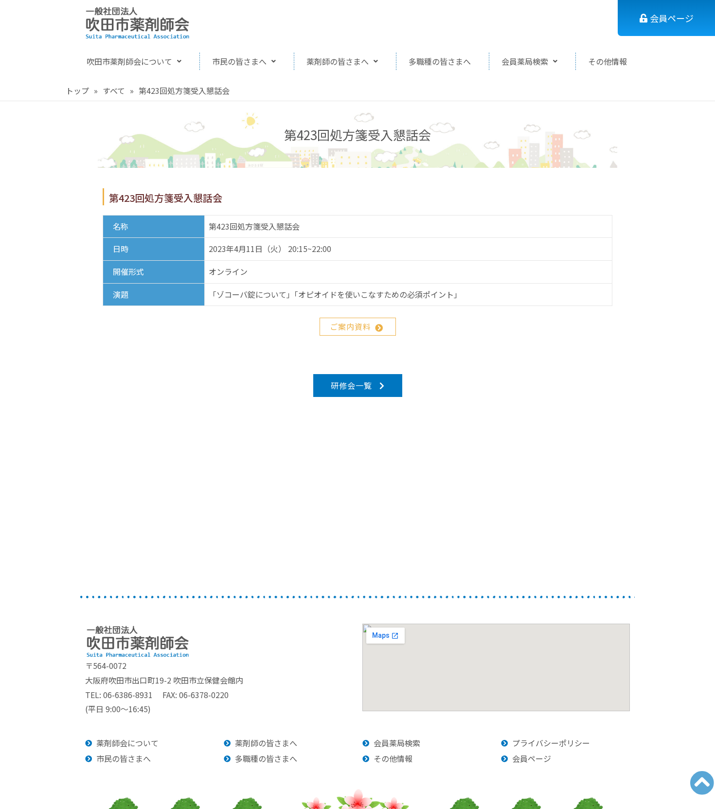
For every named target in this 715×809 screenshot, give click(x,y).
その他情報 (607, 61)
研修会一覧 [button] (351, 385)
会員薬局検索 (524, 61)
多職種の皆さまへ (440, 61)
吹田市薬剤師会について (129, 61)
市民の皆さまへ (239, 61)
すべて (114, 90)
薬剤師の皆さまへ (337, 61)
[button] (134, 61)
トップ (77, 90)
